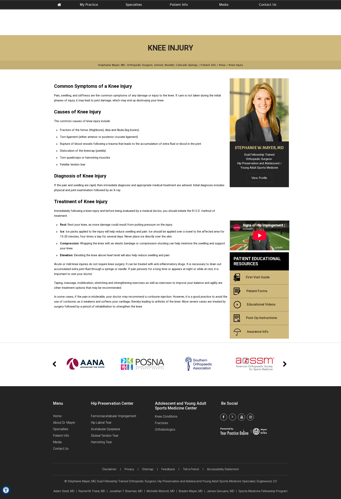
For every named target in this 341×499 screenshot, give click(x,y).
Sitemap (147, 469)
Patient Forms (256, 291)
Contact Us (267, 4)
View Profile (259, 178)
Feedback (168, 469)
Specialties (134, 4)
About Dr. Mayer (64, 422)
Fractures (161, 423)
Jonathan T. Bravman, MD (126, 491)
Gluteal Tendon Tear (104, 435)
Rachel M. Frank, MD (92, 491)
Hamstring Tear (101, 442)
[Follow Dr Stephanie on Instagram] (251, 417)
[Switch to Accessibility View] (6, 490)
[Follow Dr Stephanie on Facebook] (225, 417)
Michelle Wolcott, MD (161, 491)
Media (223, 4)
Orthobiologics (165, 429)
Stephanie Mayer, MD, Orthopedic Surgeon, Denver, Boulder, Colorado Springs (148, 65)
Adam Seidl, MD (63, 491)
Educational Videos (261, 304)
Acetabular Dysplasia (105, 429)
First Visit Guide (258, 277)
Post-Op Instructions (261, 318)
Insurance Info (257, 332)
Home (59, 5)
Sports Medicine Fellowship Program (263, 491)
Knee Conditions (166, 416)
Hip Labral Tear (101, 422)
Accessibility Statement (223, 469)
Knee (222, 65)
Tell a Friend (191, 469)
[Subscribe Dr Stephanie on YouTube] (242, 417)
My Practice (89, 4)
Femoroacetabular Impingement (113, 416)
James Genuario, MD (220, 491)
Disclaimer (109, 469)
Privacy (129, 469)
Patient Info (179, 4)
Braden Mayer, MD (191, 491)
